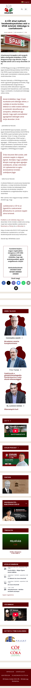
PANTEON (7, 477)
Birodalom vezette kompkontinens (11, 342)
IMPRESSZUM (10, 671)
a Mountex (20, 226)
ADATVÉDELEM (5, 675)
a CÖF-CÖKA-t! (15, 553)
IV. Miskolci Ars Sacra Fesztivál (17, 578)
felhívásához (7, 211)
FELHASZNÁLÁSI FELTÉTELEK (20, 675)
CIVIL (26, 32)
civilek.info (10, 32)
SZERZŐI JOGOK (20, 671)
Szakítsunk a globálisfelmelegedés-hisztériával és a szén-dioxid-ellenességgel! (13, 376)
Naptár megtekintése (8, 595)
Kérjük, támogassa (15, 552)
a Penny (11, 226)
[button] (22, 9)
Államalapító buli (11, 409)
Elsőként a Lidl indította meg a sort (12, 220)
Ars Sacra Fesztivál (13, 584)
